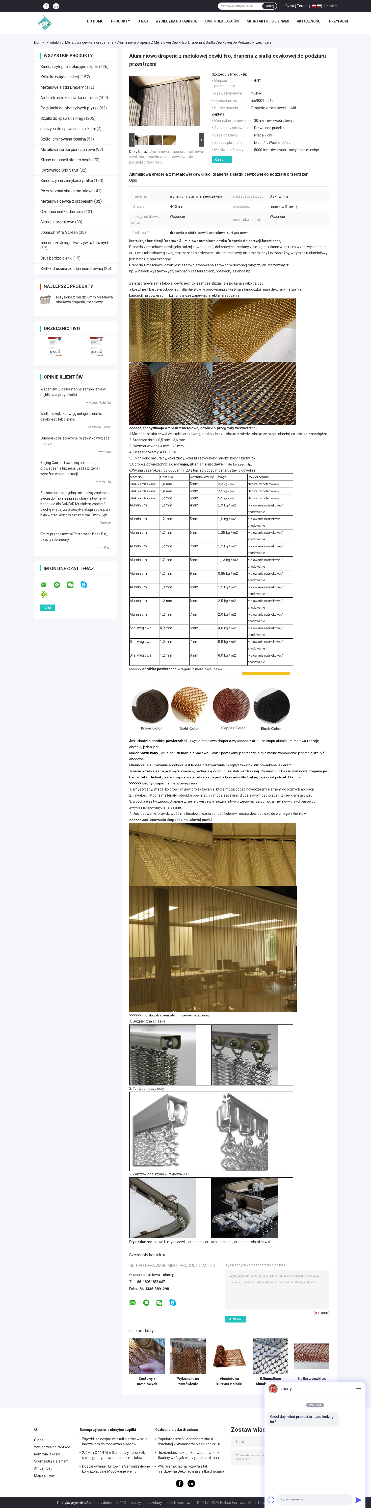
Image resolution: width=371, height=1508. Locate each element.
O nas (143, 21)
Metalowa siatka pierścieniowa (67, 149)
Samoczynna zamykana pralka (66, 180)
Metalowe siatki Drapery (62, 87)
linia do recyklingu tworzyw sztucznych (74, 242)
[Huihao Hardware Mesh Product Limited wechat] (73, 585)
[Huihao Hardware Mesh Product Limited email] (46, 585)
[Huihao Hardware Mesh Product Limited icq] (46, 594)
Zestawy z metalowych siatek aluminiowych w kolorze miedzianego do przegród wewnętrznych (147, 1381)
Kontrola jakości (221, 21)
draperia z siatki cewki (252, 1242)
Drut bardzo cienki (56, 258)
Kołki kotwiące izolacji (60, 77)
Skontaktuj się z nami (268, 21)
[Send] (358, 1499)
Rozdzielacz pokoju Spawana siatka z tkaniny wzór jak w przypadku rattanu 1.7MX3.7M (189, 1456)
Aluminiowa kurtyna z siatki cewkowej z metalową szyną (229, 1381)
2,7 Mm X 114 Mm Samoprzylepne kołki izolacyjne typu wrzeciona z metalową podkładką (114, 1456)
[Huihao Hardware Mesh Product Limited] (43, 22)
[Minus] (358, 1389)
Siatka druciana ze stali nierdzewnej (71, 268)
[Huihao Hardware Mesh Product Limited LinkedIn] (56, 6)
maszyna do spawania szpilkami (68, 128)
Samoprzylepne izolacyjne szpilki (69, 66)
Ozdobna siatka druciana (61, 211)
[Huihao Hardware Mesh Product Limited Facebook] (46, 6)
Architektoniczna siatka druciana (69, 97)
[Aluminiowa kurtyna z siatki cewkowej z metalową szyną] (229, 1356)
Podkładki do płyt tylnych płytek (69, 108)
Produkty (120, 21)
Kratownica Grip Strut (59, 170)
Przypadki (338, 21)
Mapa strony (44, 1475)
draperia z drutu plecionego (210, 1242)
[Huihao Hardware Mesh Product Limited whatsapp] (60, 585)
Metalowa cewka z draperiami (89, 42)
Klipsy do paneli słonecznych (65, 159)
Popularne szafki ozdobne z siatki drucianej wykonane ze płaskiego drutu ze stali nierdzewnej (189, 1442)
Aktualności (309, 21)
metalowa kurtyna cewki (167, 1242)
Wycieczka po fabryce (176, 21)
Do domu (95, 21)
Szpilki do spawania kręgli (62, 118)
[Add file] (271, 1499)
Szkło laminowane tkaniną (63, 139)
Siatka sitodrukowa (57, 222)
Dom (38, 42)
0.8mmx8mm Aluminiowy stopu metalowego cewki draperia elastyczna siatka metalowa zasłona (270, 1381)
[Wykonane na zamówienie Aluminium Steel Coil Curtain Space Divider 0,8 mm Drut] (188, 1356)
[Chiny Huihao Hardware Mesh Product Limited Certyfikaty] (55, 346)
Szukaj (269, 6)
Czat (219, 159)
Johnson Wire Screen (59, 232)
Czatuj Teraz (295, 6)
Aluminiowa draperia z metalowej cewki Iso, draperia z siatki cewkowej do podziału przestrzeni (166, 157)
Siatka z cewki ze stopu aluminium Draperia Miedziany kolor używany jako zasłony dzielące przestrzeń (311, 1381)
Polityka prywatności (74, 1503)
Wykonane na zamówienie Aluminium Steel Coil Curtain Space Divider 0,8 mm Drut (188, 1381)
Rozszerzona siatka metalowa (66, 191)
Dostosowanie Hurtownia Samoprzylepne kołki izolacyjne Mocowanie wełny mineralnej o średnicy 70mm (116, 1469)
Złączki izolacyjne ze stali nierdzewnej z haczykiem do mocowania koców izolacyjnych (114, 1442)
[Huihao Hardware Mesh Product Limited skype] (87, 585)
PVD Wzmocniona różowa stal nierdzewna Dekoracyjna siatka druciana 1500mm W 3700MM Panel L (191, 1469)
